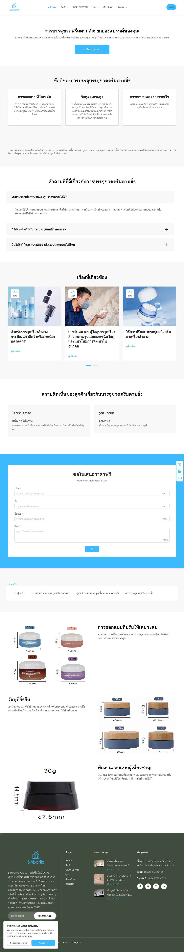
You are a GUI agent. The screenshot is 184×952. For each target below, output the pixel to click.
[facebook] (140, 886)
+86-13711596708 (157, 878)
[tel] (179, 464)
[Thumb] (100, 863)
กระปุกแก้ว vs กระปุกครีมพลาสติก (50, 593)
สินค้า (63, 7)
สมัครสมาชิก (45, 915)
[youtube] (148, 886)
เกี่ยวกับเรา (108, 7)
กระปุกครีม (19, 593)
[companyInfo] (15, 7)
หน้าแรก (52, 7)
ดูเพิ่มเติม (15, 351)
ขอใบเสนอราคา (92, 49)
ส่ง (92, 549)
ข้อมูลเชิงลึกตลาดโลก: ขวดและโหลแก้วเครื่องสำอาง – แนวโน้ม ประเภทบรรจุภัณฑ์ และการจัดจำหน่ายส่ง (119, 893)
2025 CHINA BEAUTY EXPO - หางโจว (119, 877)
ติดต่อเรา (122, 7)
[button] (88, 365)
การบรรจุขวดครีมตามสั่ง (139, 593)
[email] (179, 478)
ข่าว (94, 7)
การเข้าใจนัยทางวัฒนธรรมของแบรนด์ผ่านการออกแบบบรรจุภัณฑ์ (118, 864)
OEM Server (80, 7)
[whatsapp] (179, 471)
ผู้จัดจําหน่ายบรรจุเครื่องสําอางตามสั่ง (97, 593)
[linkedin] (164, 886)
